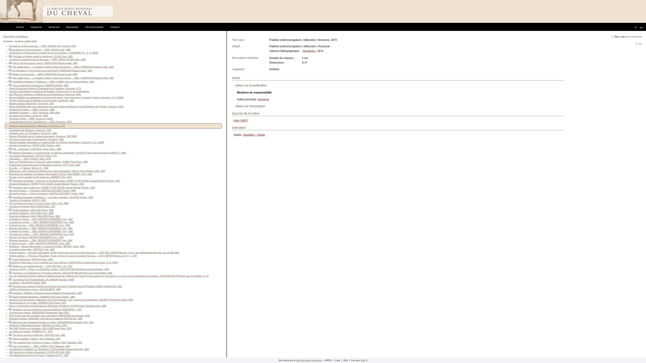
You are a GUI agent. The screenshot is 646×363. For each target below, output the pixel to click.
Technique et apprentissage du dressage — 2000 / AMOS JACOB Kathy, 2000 (47, 59)
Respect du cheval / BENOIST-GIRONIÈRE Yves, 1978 (36, 237)
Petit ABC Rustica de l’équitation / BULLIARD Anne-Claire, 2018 (40, 328)
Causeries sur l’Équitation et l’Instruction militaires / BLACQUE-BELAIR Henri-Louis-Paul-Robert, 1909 (62, 273)
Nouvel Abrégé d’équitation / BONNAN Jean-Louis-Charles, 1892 (43, 297)
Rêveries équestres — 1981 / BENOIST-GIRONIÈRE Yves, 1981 (40, 240)
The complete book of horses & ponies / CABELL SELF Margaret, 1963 (47, 342)
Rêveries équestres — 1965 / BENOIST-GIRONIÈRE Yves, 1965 (40, 228)
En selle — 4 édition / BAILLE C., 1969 (28, 168)
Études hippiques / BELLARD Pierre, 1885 (33, 210)
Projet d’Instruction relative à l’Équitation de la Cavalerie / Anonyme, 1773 (45, 88)
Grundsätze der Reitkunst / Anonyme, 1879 (30, 130)
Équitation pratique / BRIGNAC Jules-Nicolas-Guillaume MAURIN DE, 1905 (45, 318)
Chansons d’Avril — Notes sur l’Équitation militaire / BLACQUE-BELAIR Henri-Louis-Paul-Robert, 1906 (59, 269)
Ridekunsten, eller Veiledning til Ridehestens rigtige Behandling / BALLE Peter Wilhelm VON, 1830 (57, 171)
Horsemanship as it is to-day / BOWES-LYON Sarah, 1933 (37, 303)
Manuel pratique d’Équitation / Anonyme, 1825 (31, 103)
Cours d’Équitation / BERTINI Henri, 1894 (32, 259)
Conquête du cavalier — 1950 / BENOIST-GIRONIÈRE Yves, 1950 (41, 222)
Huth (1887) (241, 120)
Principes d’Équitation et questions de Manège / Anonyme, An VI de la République (49, 91)
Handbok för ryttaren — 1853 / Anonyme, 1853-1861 (34, 112)
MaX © (364, 360)
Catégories (36, 27)
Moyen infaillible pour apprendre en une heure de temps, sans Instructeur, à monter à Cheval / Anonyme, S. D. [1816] (66, 97)
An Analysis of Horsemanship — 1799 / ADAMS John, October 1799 (42, 46)
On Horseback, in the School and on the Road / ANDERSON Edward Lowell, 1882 (52, 70)
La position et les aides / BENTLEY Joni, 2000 (32, 249)
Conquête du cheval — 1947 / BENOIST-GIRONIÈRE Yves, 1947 (41, 219)
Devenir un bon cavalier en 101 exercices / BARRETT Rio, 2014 (40, 177)
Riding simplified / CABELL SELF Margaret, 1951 (36, 339)
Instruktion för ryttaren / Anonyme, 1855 (28, 115)
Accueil (20, 27)
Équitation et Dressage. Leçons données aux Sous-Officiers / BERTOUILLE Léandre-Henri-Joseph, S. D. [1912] (63, 262)
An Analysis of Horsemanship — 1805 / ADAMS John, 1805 (41, 50)
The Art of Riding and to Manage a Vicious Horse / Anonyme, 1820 (41, 100)
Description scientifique (15, 36)
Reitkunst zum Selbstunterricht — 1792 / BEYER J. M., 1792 (42, 266)
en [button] (641, 27)
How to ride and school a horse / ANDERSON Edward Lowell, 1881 (45, 63)
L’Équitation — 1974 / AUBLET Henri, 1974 (30, 159)
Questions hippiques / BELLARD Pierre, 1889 (31, 213)
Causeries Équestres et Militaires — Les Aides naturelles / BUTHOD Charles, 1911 (52, 197)
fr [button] (636, 27)
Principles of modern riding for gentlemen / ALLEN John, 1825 (42, 56)
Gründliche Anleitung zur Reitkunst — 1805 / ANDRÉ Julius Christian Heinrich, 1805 (53, 81)
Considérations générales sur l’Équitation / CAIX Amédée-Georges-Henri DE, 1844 (49, 349)
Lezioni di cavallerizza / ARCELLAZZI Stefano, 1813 (34, 145)
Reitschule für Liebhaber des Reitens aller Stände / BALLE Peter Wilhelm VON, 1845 (50, 174)
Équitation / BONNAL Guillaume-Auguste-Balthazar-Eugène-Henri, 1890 (47, 293)
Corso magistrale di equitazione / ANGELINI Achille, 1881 (40, 85)
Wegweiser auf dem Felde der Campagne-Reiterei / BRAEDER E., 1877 (47, 309)
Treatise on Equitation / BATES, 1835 (27, 200)
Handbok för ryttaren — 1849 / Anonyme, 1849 (32, 109)
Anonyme (263, 99)
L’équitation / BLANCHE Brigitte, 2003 (27, 282)
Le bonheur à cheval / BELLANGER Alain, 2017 (32, 206)
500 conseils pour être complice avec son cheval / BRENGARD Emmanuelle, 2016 (49, 315)
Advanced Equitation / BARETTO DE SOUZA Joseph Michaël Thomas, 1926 (46, 184)
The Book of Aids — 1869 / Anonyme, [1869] (31, 118)
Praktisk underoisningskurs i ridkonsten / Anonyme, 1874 (37, 126)
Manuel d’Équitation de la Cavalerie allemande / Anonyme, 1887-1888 (43, 136)
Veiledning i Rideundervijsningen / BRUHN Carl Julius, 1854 (38, 325)
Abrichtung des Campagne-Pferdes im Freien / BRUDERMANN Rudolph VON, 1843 (53, 322)
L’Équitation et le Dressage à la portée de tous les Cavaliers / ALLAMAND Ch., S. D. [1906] (53, 53)
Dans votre (628, 36)
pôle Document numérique (309, 360)
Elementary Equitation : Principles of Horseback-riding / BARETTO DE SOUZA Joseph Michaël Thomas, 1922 (66, 181)
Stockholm (309, 51)
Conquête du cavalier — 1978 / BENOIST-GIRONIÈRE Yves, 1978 (41, 234)
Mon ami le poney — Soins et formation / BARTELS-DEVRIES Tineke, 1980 (46, 193)
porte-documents (634, 36)
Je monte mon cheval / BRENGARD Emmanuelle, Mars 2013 (39, 312)
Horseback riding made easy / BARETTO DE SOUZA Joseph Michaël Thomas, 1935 (53, 187)
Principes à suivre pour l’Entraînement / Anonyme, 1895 (36, 139)
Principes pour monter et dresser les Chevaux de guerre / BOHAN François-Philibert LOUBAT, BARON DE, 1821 (67, 286)
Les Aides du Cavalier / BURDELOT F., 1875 (31, 331)
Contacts (115, 27)
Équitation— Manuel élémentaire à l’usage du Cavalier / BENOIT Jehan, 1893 (47, 246)
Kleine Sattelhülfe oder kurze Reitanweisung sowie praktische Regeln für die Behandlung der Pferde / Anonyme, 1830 (66, 106)
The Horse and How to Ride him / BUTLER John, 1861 (38, 335)
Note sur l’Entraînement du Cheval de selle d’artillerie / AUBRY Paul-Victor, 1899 (48, 162)
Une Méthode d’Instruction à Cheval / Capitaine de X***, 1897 (39, 355)
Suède (261, 134)
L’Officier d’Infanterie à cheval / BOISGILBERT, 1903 (35, 289)
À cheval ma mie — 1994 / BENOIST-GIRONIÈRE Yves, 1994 (39, 243)
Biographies (72, 27)
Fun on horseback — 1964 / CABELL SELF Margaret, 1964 (41, 346)
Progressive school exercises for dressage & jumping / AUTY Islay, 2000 (44, 165)
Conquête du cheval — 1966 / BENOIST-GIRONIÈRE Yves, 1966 (41, 231)
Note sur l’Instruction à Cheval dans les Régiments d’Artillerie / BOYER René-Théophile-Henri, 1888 (57, 306)
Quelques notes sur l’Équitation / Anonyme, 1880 (33, 133)
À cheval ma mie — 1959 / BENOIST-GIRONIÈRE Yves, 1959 (39, 225)
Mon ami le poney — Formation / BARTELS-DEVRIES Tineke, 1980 (42, 190)
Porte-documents (94, 27)
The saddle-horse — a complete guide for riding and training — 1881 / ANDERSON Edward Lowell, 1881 (63, 67)
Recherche (54, 27)
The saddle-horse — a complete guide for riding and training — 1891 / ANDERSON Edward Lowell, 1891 (63, 78)
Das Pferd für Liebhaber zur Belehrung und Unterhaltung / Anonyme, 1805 (45, 94)
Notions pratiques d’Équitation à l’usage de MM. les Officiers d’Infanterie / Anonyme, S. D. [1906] (56, 142)
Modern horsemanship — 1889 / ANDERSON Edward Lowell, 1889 (44, 74)
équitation (249, 134)
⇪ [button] (638, 43)
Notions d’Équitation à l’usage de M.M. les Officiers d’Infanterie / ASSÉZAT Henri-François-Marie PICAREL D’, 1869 (69, 153)
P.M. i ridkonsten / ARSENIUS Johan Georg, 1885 (36, 149)
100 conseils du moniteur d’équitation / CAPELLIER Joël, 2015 (39, 352)
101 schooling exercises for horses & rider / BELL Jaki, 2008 (38, 203)
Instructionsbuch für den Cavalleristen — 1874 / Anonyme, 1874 (40, 121)
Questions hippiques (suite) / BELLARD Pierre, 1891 (34, 216)
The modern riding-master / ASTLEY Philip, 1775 (33, 156)
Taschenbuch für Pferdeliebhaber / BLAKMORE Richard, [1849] (43, 279)
